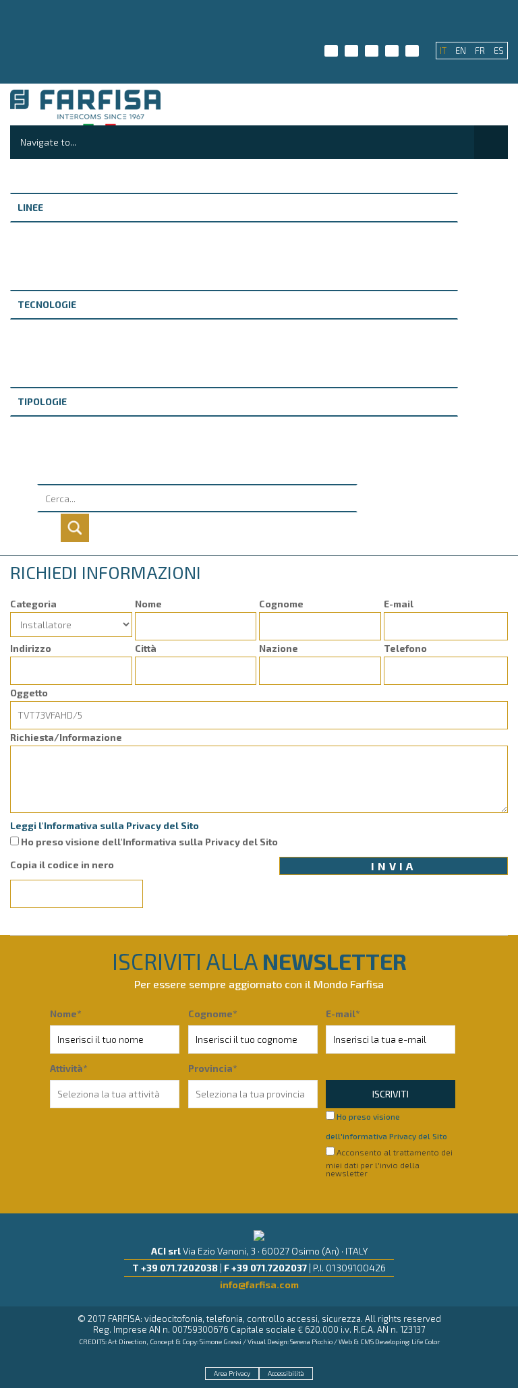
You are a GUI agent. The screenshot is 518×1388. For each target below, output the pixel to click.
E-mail (398, 603)
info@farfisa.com (259, 1284)
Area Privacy (232, 1373)
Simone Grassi (220, 1341)
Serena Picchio (311, 1341)
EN (461, 50)
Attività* (68, 1068)
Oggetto (29, 692)
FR (481, 50)
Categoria (33, 603)
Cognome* (212, 1013)
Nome (148, 603)
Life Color (425, 1341)
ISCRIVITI (390, 1093)
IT (444, 50)
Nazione (278, 648)
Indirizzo (30, 648)
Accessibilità (286, 1373)
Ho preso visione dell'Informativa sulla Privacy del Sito (149, 841)
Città (145, 648)
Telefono (405, 648)
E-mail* (342, 1013)
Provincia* (212, 1068)
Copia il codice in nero (62, 864)
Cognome (281, 603)
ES (499, 50)
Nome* (65, 1013)
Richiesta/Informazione (66, 737)
